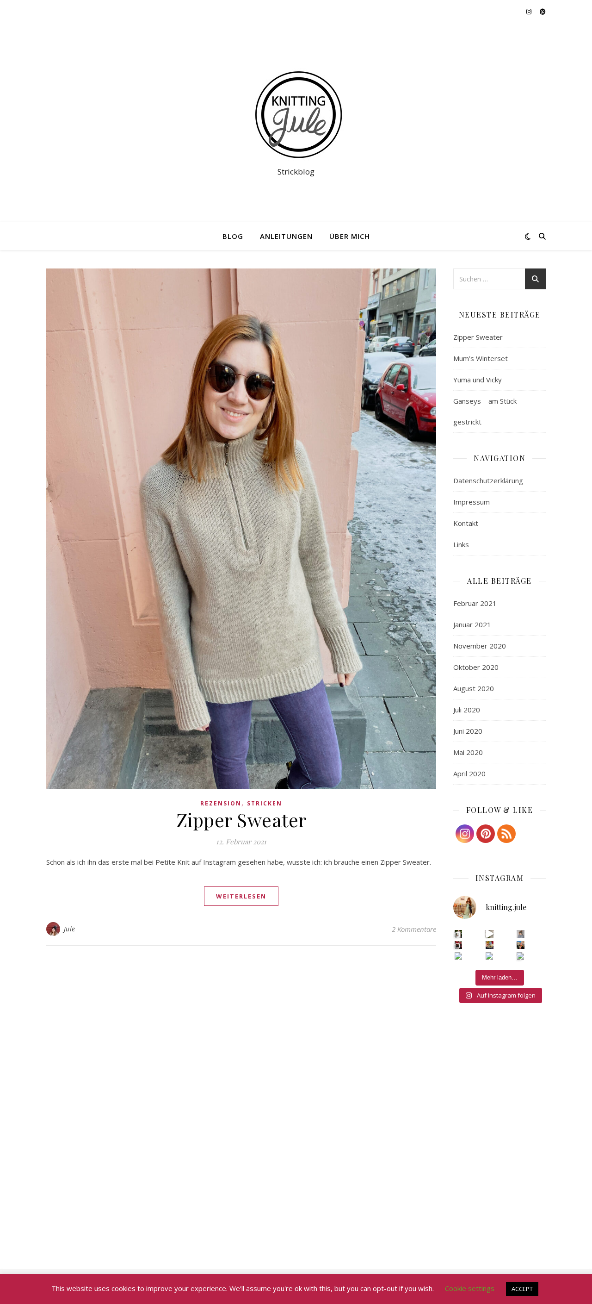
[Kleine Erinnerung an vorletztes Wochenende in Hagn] (458, 956)
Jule (69, 928)
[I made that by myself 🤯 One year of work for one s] (489, 934)
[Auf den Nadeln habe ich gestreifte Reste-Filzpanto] (489, 945)
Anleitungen (286, 236)
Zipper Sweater (241, 819)
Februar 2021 (475, 603)
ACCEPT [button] (522, 1289)
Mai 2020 (468, 752)
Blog (232, 236)
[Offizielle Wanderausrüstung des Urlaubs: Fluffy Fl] (520, 956)
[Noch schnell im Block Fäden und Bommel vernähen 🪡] (458, 945)
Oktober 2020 (476, 667)
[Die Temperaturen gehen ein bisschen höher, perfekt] (520, 934)
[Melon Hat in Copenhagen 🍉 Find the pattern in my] (520, 945)
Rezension (220, 803)
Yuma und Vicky (477, 379)
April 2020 (469, 773)
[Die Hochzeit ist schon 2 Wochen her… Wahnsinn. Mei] (458, 934)
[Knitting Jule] (296, 114)
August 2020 (473, 688)
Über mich (349, 236)
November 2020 (479, 645)
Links (461, 544)
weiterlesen (241, 896)
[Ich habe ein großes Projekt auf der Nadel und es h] (489, 956)
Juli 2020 (466, 709)
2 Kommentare (414, 929)
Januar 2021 (472, 624)
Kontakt (465, 523)
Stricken (264, 803)
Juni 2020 (467, 731)
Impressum (471, 501)
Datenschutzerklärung (488, 480)
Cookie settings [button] (469, 1288)
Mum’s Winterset (480, 358)
